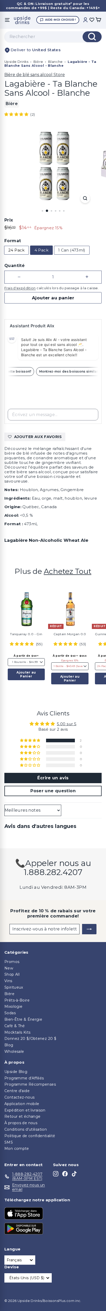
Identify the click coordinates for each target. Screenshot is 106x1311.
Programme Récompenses (30, 1084)
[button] (16, 114)
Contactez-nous (19, 1097)
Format (12, 240)
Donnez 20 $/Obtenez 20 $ (30, 1038)
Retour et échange (22, 1116)
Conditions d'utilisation (25, 1129)
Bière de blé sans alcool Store (34, 74)
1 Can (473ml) (71, 250)
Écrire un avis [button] (52, 777)
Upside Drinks (16, 62)
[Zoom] (85, 198)
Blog (8, 1045)
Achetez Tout (67, 571)
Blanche (55, 62)
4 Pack (41, 250)
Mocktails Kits (17, 1032)
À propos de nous (20, 1123)
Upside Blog (15, 1071)
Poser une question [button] (53, 790)
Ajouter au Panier (26, 674)
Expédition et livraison (25, 1110)
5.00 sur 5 (66, 723)
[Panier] (98, 20)
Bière (38, 62)
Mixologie (13, 1006)
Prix (8, 220)
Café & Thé (14, 1026)
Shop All (12, 974)
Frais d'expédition (20, 288)
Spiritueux (13, 987)
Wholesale (14, 1051)
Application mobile (21, 1103)
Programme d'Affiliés (24, 1078)
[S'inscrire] (89, 929)
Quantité (14, 265)
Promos (11, 961)
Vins (8, 981)
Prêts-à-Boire (17, 1000)
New (8, 968)
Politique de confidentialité (29, 1136)
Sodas (10, 1013)
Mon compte (16, 1148)
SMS (8, 1142)
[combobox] (53, 36)
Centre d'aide (17, 1090)
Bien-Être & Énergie (23, 1019)
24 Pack (16, 250)
